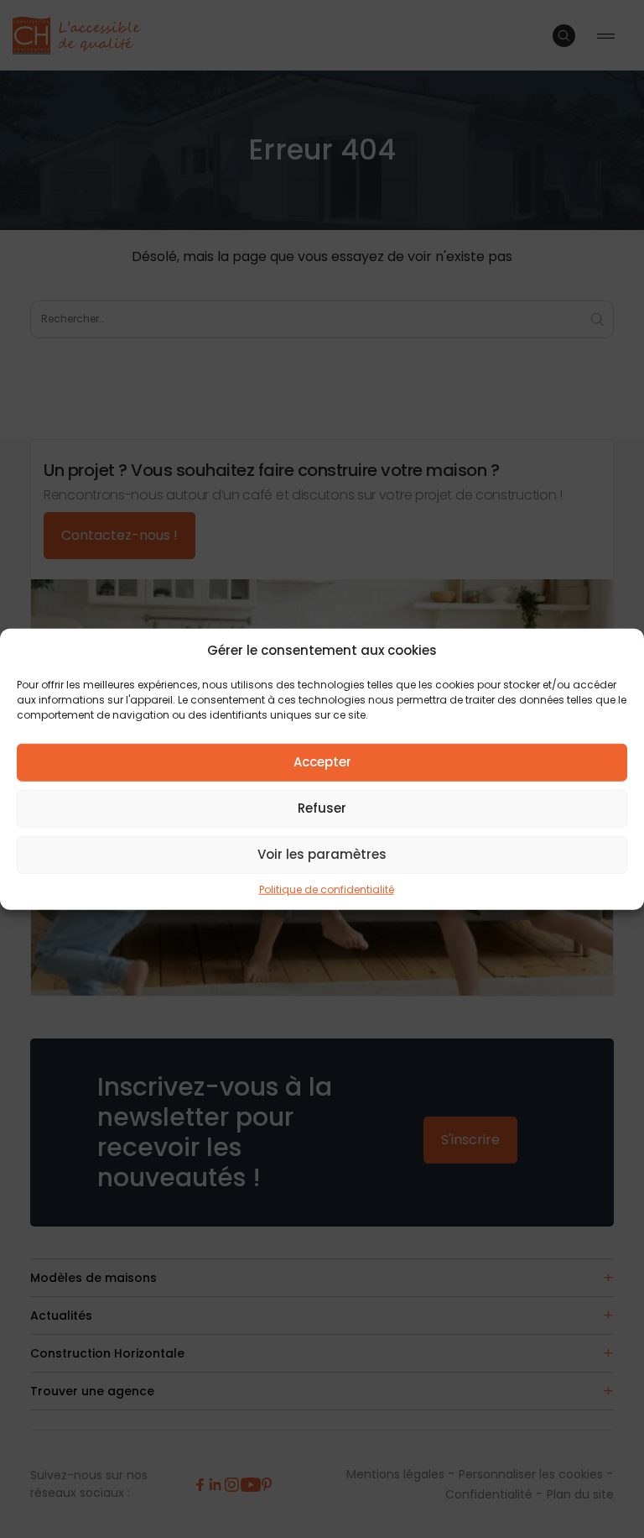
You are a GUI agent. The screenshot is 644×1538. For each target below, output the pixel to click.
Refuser (322, 808)
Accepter (322, 762)
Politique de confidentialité (326, 888)
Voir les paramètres (322, 854)
